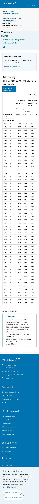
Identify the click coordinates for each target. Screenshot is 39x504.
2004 (19, 18)
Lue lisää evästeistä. (9, 487)
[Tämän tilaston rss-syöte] (4, 47)
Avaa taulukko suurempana (7, 89)
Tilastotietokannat (8, 420)
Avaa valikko (8, 32)
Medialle (4, 402)
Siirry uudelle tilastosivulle (13, 66)
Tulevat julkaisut (7, 430)
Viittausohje (10, 316)
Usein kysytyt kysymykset (10, 399)
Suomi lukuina (6, 423)
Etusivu (4, 11)
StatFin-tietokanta (8, 416)
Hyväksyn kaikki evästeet (12, 492)
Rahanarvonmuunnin (9, 427)
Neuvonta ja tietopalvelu (10, 392)
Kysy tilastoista (7, 395)
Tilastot (11, 11)
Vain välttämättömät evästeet (13, 497)
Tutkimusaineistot (8, 434)
